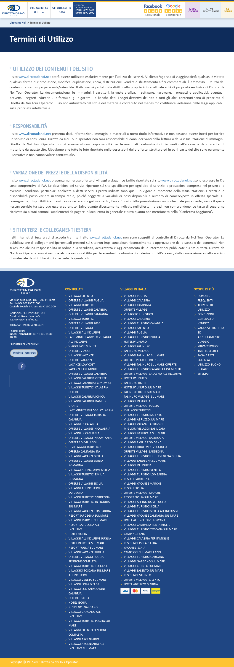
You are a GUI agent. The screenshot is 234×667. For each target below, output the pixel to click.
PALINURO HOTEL (135, 383)
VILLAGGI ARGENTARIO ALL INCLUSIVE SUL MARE (86, 646)
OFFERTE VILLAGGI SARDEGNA (144, 451)
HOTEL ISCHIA (78, 603)
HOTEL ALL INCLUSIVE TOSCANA (144, 520)
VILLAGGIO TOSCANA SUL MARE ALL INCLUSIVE (89, 573)
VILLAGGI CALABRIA (137, 300)
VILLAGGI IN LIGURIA (138, 465)
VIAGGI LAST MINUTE (83, 346)
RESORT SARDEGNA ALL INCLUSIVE (84, 527)
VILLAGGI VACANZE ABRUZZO (143, 424)
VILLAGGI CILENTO (81, 296)
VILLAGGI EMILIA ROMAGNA (142, 442)
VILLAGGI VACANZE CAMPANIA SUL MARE (151, 516)
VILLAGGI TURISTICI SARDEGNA (89, 497)
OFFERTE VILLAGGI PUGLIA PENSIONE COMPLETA (86, 559)
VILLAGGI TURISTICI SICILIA (141, 506)
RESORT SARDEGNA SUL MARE (88, 516)
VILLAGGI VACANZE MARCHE (142, 483)
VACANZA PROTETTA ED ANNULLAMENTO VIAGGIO (211, 335)
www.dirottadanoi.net (35, 77)
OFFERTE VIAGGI (79, 351)
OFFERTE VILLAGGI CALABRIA (88, 310)
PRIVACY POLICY (208, 346)
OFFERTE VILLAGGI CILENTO (142, 580)
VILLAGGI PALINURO (137, 346)
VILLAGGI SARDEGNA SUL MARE (145, 461)
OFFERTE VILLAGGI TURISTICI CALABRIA (87, 417)
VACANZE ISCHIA (134, 548)
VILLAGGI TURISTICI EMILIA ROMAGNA (86, 477)
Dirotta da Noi (18, 23)
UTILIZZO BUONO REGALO (209, 367)
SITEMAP (203, 374)
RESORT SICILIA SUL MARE (141, 497)
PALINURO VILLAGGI (137, 351)
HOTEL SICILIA (78, 534)
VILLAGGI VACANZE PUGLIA (86, 552)
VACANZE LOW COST (82, 364)
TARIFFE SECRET (208, 351)
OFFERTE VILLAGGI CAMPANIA (88, 314)
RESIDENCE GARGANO (83, 607)
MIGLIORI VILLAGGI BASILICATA (144, 429)
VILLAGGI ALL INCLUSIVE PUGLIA (90, 538)
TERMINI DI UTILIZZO (205, 308)
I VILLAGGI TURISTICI (137, 410)
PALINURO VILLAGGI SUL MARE (144, 397)
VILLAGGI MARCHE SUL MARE (88, 520)
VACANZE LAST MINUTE (84, 369)
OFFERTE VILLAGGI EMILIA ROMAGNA (86, 463)
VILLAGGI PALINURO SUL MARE (144, 355)
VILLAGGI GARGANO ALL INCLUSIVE (85, 614)
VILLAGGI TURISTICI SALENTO (143, 415)
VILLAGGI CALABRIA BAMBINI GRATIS (88, 404)
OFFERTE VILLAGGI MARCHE (142, 493)
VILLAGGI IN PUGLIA (137, 401)
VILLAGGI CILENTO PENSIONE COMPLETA (88, 633)
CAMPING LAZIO (134, 534)
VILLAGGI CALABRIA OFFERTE (88, 378)
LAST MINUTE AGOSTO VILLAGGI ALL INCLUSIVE (90, 340)
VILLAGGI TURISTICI (81, 305)
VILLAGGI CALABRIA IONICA (87, 397)
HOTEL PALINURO (135, 342)
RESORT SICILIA (134, 488)
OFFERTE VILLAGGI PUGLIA (86, 300)
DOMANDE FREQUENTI (205, 298)
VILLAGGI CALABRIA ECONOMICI (90, 383)
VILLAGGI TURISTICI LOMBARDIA (145, 474)
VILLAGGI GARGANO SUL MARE (144, 561)
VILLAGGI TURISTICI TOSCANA (88, 566)
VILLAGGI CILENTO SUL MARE (143, 566)
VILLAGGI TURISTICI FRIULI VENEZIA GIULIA (152, 456)
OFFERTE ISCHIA (79, 598)
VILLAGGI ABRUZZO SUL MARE (144, 419)
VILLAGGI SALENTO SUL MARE (143, 570)
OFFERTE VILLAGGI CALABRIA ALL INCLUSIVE (153, 374)
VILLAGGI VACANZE (81, 355)
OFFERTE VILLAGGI (81, 328)
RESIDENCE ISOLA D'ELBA (140, 543)
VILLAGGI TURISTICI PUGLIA (142, 337)
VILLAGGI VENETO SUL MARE (87, 580)
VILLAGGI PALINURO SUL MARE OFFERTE (150, 364)
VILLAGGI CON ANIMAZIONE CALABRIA (87, 591)
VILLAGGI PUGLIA (135, 296)
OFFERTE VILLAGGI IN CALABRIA (89, 429)
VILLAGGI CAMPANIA (137, 305)
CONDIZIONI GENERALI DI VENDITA (206, 319)
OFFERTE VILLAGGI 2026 (84, 323)
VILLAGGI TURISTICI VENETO (142, 470)
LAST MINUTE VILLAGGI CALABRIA (91, 410)
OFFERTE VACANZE (81, 360)
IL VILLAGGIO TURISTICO (85, 447)
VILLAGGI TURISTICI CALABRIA (143, 323)
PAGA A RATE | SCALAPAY (207, 358)
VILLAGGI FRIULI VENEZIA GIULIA (145, 447)
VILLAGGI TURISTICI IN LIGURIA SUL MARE (89, 504)
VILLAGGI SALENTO (136, 328)
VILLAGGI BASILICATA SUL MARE (145, 433)
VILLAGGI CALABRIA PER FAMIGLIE (146, 538)
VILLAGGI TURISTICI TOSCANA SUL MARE (150, 529)
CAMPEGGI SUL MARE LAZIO (142, 552)
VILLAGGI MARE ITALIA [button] (39, 10)
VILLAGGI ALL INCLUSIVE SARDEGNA (85, 491)
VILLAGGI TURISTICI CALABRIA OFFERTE (88, 390)
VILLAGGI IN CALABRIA (83, 424)
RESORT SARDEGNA (136, 479)
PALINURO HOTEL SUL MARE (142, 392)
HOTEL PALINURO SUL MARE (142, 387)
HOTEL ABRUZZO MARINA (141, 584)
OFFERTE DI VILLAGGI (83, 442)
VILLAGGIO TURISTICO (138, 314)
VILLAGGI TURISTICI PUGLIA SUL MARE (89, 623)
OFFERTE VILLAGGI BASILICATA (144, 438)
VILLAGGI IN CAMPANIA (84, 433)
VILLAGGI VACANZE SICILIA (86, 456)
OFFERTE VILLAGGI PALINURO (143, 360)
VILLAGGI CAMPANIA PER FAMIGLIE (147, 525)
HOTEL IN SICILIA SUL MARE (87, 543)
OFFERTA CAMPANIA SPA (84, 451)
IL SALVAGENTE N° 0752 (24, 319)
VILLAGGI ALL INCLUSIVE (85, 332)
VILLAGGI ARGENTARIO (84, 639)
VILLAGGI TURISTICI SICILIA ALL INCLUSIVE (151, 511)
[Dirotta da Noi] (13, 10)
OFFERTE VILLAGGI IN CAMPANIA (90, 438)
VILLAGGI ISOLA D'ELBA (84, 584)
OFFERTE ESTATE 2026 (61, 10)
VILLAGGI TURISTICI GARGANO (144, 557)
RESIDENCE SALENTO (137, 575)
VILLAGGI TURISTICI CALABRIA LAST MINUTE (153, 369)
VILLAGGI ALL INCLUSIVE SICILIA (89, 470)
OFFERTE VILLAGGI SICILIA (86, 483)
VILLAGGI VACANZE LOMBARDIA (90, 511)
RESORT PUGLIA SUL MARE (86, 548)
